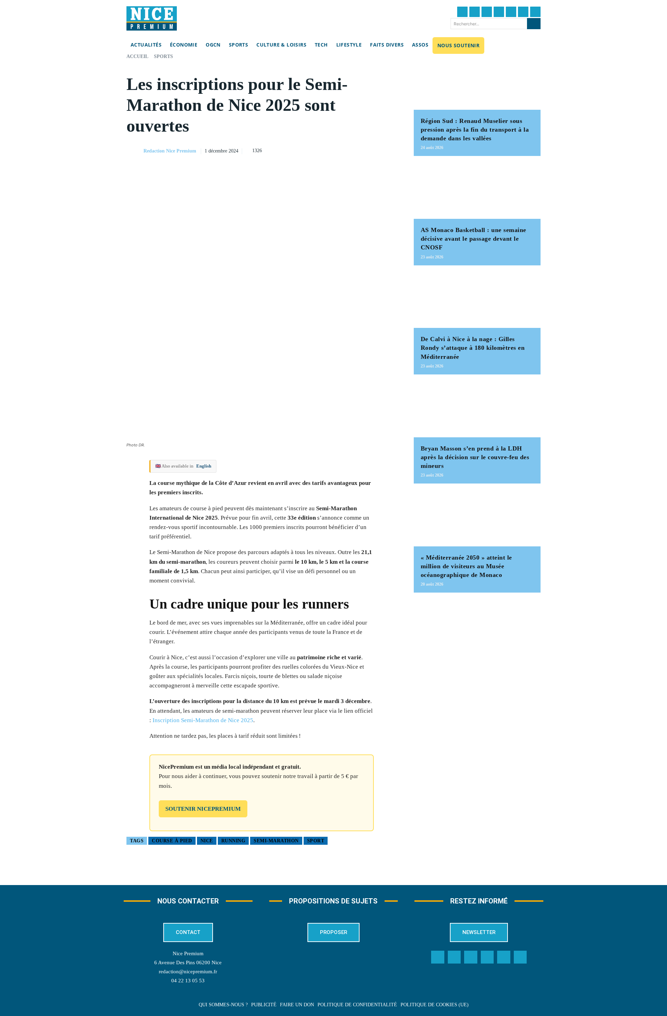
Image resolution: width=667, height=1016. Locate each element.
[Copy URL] (326, 150)
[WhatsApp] (374, 150)
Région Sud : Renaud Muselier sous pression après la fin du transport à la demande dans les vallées (475, 129)
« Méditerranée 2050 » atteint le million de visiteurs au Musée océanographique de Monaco (466, 566)
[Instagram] (486, 12)
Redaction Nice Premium (169, 151)
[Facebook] (462, 12)
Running (233, 840)
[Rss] (520, 957)
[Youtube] (535, 12)
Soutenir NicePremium (203, 809)
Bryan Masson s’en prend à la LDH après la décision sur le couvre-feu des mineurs (475, 457)
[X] (358, 150)
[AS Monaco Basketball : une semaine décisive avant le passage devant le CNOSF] (477, 191)
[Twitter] (474, 12)
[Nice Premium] (151, 18)
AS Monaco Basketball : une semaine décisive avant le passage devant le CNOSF (473, 238)
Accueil (137, 56)
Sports (163, 56)
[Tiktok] (511, 12)
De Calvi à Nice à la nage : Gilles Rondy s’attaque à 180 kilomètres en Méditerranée (473, 348)
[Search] (534, 23)
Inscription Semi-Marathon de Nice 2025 (202, 720)
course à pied (172, 840)
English (203, 466)
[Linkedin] (523, 12)
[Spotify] (503, 957)
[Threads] (499, 12)
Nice (206, 840)
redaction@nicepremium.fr (188, 971)
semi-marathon (276, 840)
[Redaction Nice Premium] (134, 151)
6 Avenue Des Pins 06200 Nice (188, 962)
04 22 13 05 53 (188, 980)
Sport (315, 840)
